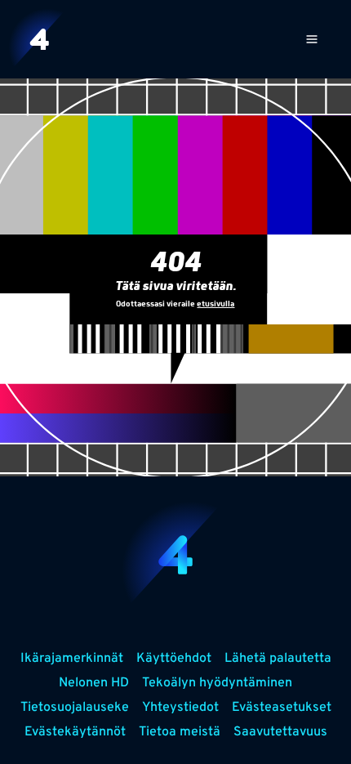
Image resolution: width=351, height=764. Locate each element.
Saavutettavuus (280, 732)
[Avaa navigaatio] (311, 39)
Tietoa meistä (179, 732)
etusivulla (215, 304)
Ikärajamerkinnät (71, 658)
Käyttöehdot (173, 658)
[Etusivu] (39, 39)
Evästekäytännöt (75, 732)
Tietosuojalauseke (74, 707)
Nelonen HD (94, 683)
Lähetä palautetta (277, 658)
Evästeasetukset (281, 707)
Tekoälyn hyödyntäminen (217, 683)
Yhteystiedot (180, 707)
